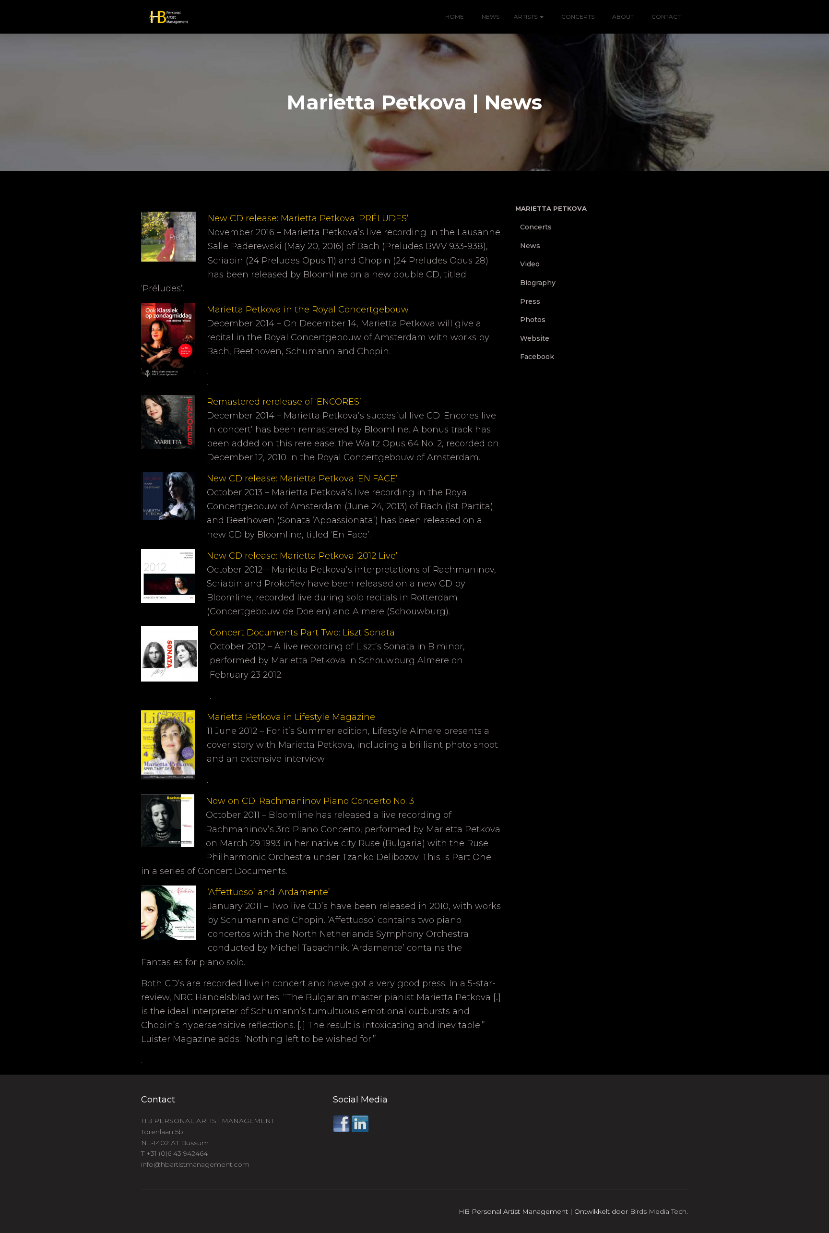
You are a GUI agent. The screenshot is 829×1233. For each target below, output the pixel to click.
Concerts (577, 16)
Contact (665, 16)
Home (454, 16)
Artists (526, 16)
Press (530, 301)
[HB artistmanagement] (165, 17)
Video (530, 264)
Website (534, 338)
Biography (538, 282)
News (489, 16)
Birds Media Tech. (659, 1211)
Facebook (537, 356)
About (622, 16)
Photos (532, 319)
